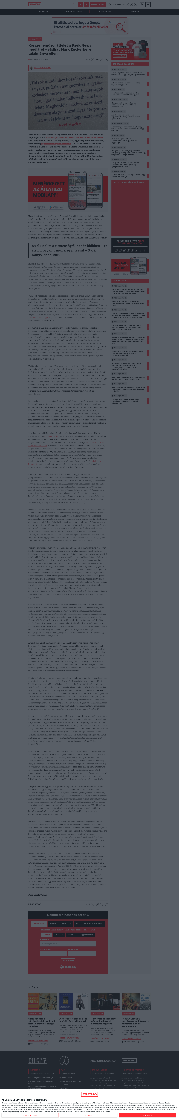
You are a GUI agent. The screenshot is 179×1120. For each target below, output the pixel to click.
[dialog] (89, 1105)
